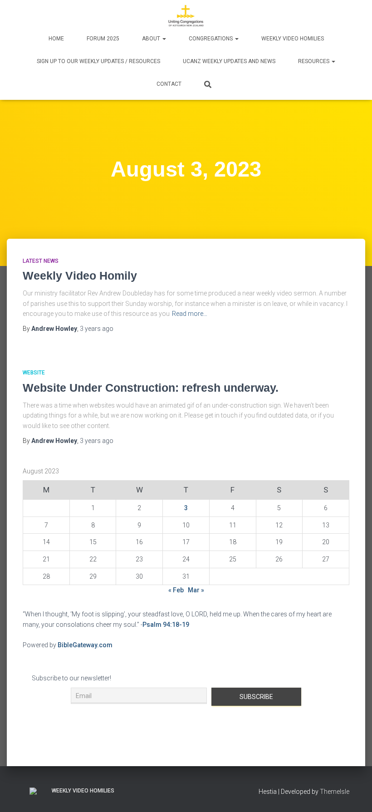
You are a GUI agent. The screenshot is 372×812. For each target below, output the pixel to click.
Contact (169, 84)
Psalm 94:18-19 (165, 624)
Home (56, 38)
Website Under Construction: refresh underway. (151, 387)
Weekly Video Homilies (292, 38)
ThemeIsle (334, 791)
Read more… (189, 313)
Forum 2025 (103, 38)
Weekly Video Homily (80, 275)
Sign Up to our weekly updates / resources (98, 61)
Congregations (211, 38)
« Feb (176, 590)
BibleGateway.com (85, 645)
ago (96, 328)
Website (34, 372)
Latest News (41, 261)
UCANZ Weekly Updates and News (229, 61)
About (152, 38)
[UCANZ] (186, 16)
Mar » (196, 590)
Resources (314, 61)
